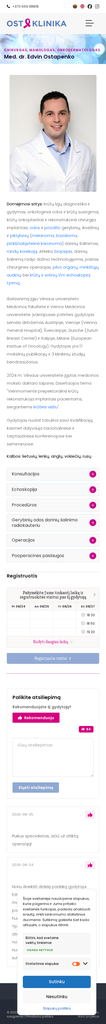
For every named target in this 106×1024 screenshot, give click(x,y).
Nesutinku (56, 996)
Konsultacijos (25, 474)
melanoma (43, 235)
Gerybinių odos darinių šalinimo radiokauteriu (45, 522)
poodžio (52, 227)
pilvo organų (65, 267)
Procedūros (24, 505)
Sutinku (57, 982)
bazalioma (66, 235)
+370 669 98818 (25, 6)
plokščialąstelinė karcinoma (34, 243)
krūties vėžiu (45, 407)
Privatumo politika (39, 1016)
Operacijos (23, 540)
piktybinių (19, 235)
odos (35, 227)
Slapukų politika (57, 1008)
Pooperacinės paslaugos (38, 555)
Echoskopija (24, 489)
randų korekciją (22, 251)
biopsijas (63, 251)
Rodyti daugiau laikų (51, 641)
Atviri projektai (88, 1016)
